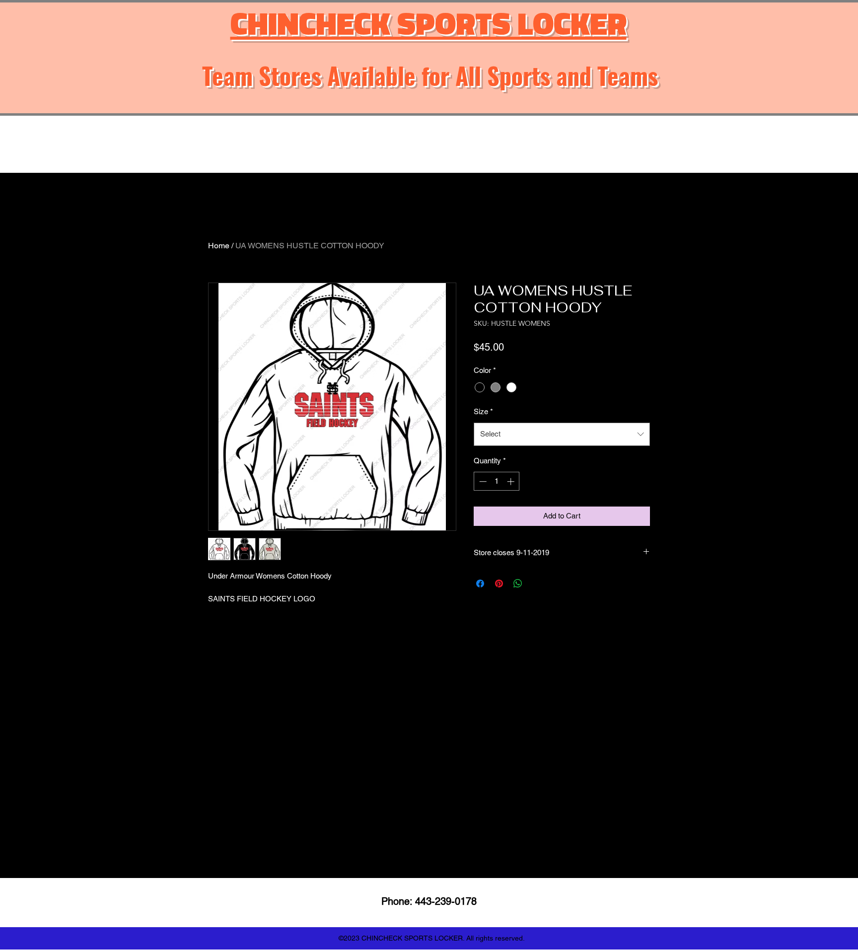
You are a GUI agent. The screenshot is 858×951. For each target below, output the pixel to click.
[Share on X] (537, 583)
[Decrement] (482, 481)
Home (218, 245)
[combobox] (562, 434)
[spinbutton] (497, 481)
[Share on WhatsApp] (518, 583)
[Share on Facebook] (480, 583)
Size (483, 411)
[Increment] (511, 481)
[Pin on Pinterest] (499, 583)
